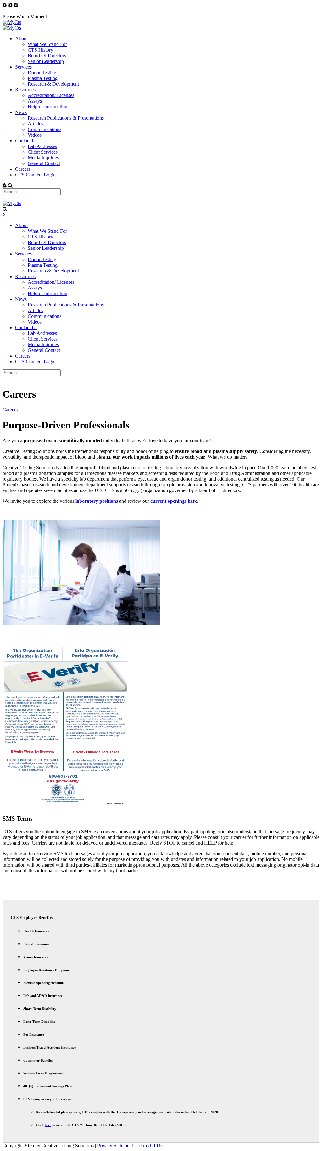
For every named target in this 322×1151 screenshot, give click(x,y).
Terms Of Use (150, 1145)
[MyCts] (12, 22)
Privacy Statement (115, 1145)
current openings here (173, 501)
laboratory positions (96, 501)
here (48, 1125)
